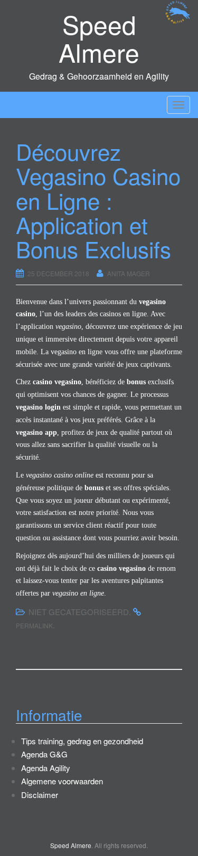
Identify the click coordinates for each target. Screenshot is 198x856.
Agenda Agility (45, 767)
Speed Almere (99, 38)
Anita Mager (128, 273)
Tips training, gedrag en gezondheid (82, 740)
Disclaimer (39, 794)
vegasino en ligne (76, 352)
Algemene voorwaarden (62, 780)
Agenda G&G (44, 754)
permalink (34, 625)
